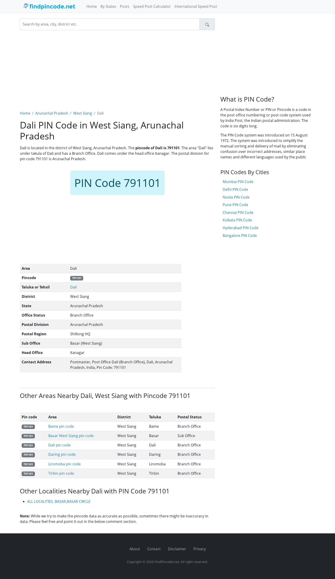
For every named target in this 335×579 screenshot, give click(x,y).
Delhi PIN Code (235, 189)
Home (91, 6)
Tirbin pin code (61, 473)
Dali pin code (59, 445)
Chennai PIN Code (238, 212)
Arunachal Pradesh (51, 113)
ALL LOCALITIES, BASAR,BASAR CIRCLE (58, 501)
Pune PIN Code (235, 204)
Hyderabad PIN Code (240, 227)
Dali (73, 287)
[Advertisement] (117, 68)
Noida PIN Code (236, 197)
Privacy (199, 548)
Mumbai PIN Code (238, 181)
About (134, 548)
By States (108, 6)
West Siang (82, 113)
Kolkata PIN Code (237, 220)
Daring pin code (62, 454)
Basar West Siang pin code (71, 435)
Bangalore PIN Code (240, 235)
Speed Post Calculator (152, 6)
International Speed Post (196, 6)
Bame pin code (61, 426)
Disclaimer (177, 548)
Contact (154, 548)
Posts (124, 6)
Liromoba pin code (64, 463)
